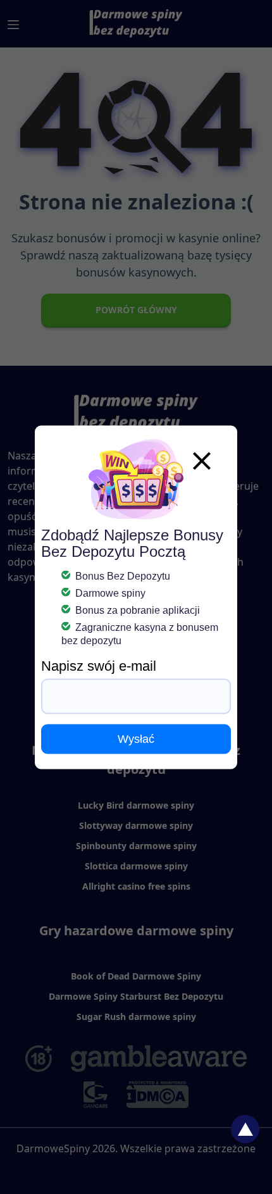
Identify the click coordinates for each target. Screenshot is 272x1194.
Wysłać (136, 738)
